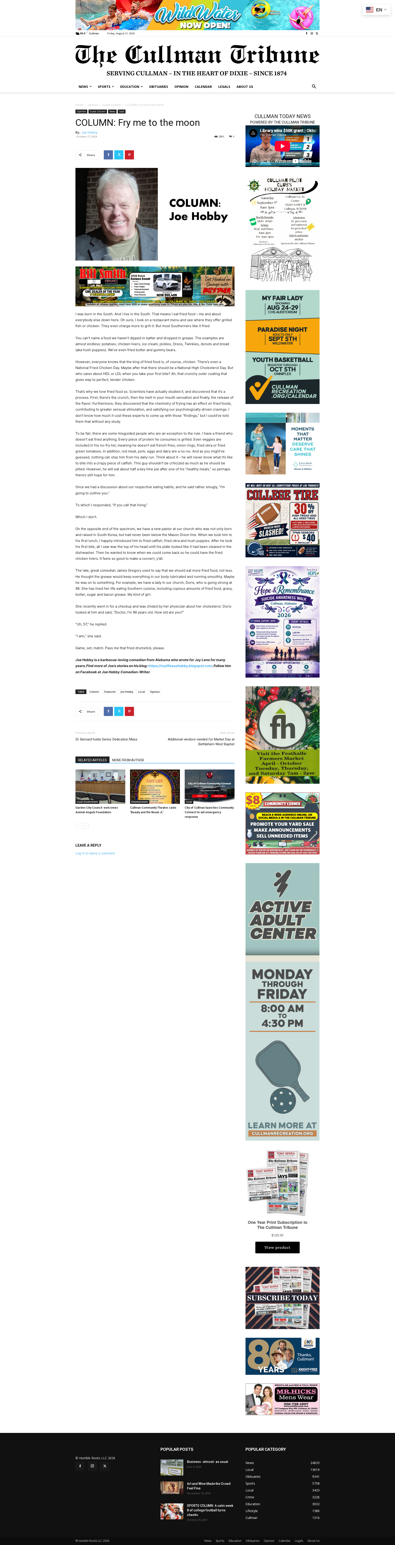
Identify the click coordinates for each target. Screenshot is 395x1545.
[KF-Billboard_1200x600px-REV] (283, 1356)
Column (94, 691)
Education (235, 1541)
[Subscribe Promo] (283, 1297)
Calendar (285, 1541)
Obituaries (252, 1541)
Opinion (93, 105)
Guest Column (112, 105)
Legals (299, 1541)
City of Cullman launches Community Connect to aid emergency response (209, 812)
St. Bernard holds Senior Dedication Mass (106, 739)
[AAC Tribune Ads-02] (283, 1001)
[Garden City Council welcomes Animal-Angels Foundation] (100, 787)
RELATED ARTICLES (92, 760)
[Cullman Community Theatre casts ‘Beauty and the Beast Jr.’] (155, 787)
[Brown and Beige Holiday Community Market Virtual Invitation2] (283, 228)
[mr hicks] (283, 1399)
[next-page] (85, 826)
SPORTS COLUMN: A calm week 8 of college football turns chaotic (210, 1510)
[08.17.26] (283, 347)
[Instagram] (311, 33)
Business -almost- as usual (207, 1462)
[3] (283, 443)
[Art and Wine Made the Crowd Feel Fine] (171, 1487)
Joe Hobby (89, 132)
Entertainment (139, 801)
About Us (313, 1541)
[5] (155, 286)
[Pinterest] (129, 154)
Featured (109, 691)
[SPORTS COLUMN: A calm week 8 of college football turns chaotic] (171, 1511)
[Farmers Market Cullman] (283, 734)
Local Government (87, 801)
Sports (220, 1541)
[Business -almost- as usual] (171, 1467)
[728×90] (197, 15)
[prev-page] (78, 826)
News (112, 111)
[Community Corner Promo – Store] (283, 823)
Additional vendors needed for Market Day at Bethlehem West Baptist (201, 741)
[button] (314, 86)
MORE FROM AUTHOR (128, 760)
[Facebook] (306, 33)
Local (121, 111)
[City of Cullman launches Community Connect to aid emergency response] (210, 787)
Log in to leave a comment (95, 853)
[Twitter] (317, 33)
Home (79, 105)
